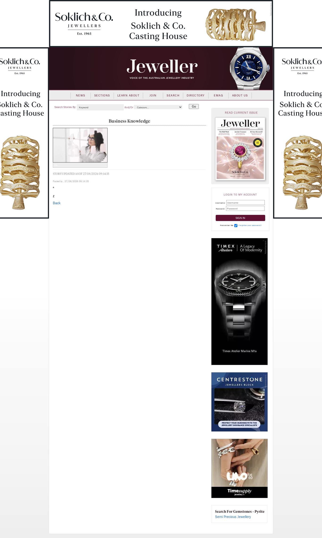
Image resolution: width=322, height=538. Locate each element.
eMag (218, 95)
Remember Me (226, 225)
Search (173, 95)
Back (57, 203)
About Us (240, 95)
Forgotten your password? (250, 225)
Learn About (128, 95)
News (80, 95)
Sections (102, 95)
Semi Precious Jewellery (233, 517)
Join (153, 95)
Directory (196, 95)
